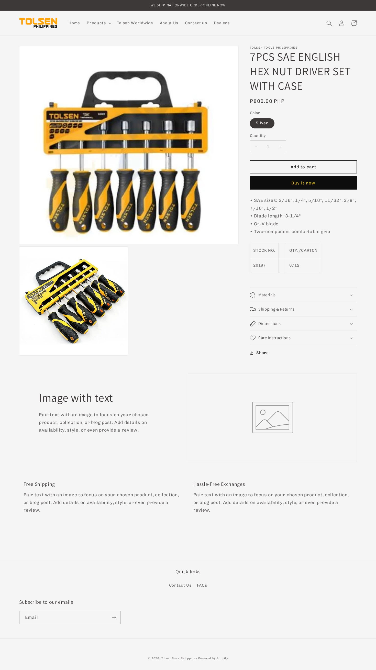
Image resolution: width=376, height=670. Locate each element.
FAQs (202, 585)
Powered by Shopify (213, 658)
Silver (262, 123)
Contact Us (180, 585)
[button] (98, 23)
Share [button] (262, 352)
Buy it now (303, 182)
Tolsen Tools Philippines (179, 658)
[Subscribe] (114, 617)
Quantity (258, 136)
